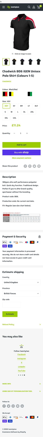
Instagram (21, 358)
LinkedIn (21, 366)
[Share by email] (39, 166)
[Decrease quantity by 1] (14, 133)
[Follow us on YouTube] (17, 406)
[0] (38, 7)
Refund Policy (8, 324)
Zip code (5, 299)
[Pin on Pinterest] (30, 166)
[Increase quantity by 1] (27, 133)
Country (5, 277)
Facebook (22, 354)
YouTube (21, 370)
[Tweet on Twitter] (34, 166)
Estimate (10, 314)
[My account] (34, 7)
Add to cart (21, 144)
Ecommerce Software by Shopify (14, 432)
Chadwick (6, 81)
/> (21, 59)
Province (6, 288)
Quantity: (6, 133)
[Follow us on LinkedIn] (22, 406)
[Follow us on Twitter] (8, 406)
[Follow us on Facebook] (4, 406)
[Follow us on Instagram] (13, 406)
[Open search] (29, 7)
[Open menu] (3, 7)
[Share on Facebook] (25, 166)
